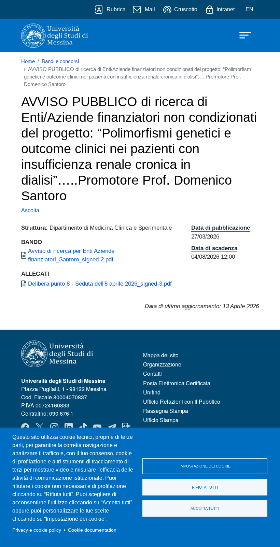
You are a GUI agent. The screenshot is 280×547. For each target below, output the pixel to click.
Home (28, 61)
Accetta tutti (205, 508)
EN (249, 9)
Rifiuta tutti (205, 487)
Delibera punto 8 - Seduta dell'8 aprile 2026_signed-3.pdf (100, 283)
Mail (150, 9)
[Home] (54, 35)
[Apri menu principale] (242, 34)
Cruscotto (185, 9)
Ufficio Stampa (161, 420)
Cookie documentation (92, 530)
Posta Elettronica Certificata (176, 383)
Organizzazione (162, 364)
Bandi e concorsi (60, 61)
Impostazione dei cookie (205, 466)
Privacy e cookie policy (36, 530)
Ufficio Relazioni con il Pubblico (181, 401)
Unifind (151, 392)
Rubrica (116, 9)
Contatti (152, 373)
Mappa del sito (161, 355)
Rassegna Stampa (165, 411)
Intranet (225, 9)
